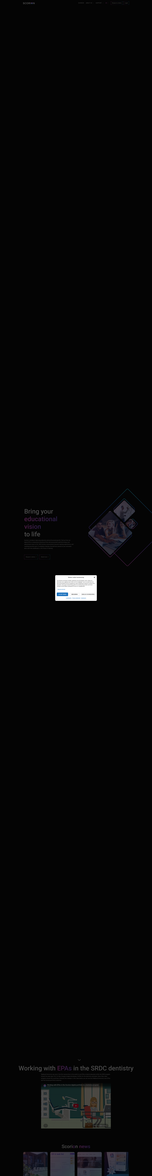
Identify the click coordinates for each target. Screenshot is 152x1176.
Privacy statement (76, 598)
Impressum (83, 598)
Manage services (61, 589)
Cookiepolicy (68, 598)
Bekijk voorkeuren (88, 594)
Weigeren (74, 594)
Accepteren (62, 594)
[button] (94, 577)
